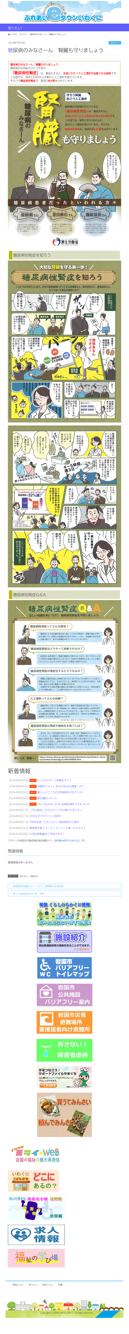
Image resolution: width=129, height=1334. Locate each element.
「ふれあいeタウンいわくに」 (67, 840)
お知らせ (34, 876)
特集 (60, 1284)
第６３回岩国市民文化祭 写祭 (28, 893)
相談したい (18, 1284)
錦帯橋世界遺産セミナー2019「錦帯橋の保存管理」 (39, 886)
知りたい (115, 42)
